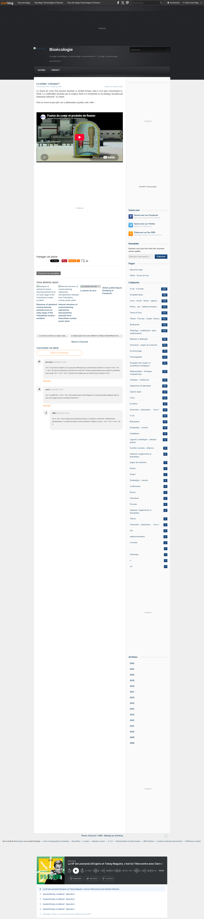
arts (131, 531)
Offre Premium (148, 841)
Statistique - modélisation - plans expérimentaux (143, 332)
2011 (132, 726)
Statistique (134, 554)
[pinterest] (127, 2)
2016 (132, 697)
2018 (132, 686)
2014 (132, 709)
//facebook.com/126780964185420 (147, 218)
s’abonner (77, 878)
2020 (132, 675)
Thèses (133, 519)
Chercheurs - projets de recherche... (144, 345)
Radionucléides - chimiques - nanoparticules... (141, 372)
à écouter (133, 542)
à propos (109, 878)
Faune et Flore (136, 313)
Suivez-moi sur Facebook (146, 215)
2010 (132, 732)
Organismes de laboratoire (140, 386)
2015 (132, 703)
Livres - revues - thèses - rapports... (144, 301)
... (131, 548)
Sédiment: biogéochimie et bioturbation (140, 455)
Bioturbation (134, 422)
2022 (132, 663)
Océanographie (136, 357)
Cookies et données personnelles (169, 841)
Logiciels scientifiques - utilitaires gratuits (143, 440)
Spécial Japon (135, 392)
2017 (132, 692)
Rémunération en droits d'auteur (128, 841)
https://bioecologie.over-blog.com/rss (148, 235)
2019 (132, 680)
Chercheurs (134, 498)
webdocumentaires (137, 536)
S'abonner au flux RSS (144, 232)
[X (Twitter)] (122, 2)
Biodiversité (134, 325)
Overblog (119, 836)
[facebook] (118, 2)
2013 (132, 714)
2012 (132, 720)
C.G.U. (110, 841)
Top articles (76, 841)
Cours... (133, 398)
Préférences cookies (193, 841)
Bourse (133, 492)
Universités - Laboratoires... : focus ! (144, 410)
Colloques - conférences (139, 380)
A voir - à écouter (137, 289)
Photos (133, 468)
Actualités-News (136, 295)
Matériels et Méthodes (139, 339)
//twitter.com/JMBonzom (143, 226)
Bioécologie (61, 49)
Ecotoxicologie (136, 351)
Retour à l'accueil (79, 342)
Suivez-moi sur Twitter (144, 224)
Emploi (132, 474)
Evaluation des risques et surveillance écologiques (140, 364)
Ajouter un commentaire (59, 353)
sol (131, 566)
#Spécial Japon (118, 86)
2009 (132, 737)
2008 (132, 743)
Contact (55, 70)
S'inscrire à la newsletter (48, 273)
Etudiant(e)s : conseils (139, 428)
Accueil (42, 70)
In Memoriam (135, 486)
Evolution (133, 404)
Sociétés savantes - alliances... (142, 448)
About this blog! (136, 270)
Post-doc (133, 504)
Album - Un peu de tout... (140, 275)
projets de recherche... (139, 462)
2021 (132, 669)
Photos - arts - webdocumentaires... (144, 307)
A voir (132, 416)
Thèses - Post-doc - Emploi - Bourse (144, 319)
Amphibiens (134, 434)
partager (93, 878)
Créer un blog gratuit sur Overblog (56, 841)
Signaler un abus (98, 841)
